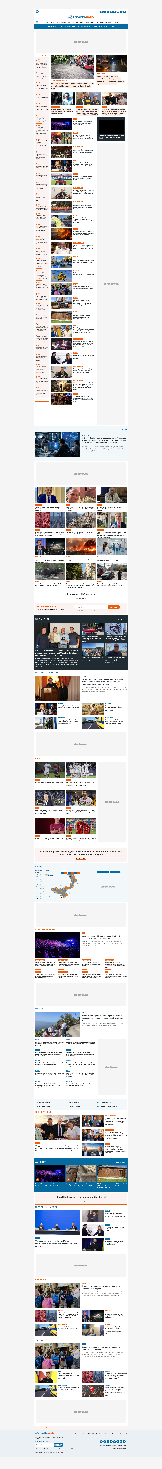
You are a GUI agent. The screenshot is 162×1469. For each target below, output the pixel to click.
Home (47, 22)
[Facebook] (101, 12)
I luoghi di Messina (74, 1106)
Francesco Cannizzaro (67, 26)
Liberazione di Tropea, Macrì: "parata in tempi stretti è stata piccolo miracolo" (41, 218)
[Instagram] (104, 12)
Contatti (114, 1445)
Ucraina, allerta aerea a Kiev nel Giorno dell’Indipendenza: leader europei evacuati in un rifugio (42, 143)
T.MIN (63, 873)
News (52, 22)
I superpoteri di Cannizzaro (81, 594)
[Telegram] (111, 12)
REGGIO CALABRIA (45, 929)
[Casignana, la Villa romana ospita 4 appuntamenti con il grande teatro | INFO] (68, 1179)
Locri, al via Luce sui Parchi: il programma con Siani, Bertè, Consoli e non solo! (116, 976)
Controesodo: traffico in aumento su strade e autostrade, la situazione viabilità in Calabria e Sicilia (115, 721)
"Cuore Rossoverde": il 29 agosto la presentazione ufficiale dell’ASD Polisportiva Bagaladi (42, 307)
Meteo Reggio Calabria (109, 1428)
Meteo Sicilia (115, 872)
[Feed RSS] (121, 12)
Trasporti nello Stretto (91, 22)
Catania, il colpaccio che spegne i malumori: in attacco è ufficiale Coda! (41, 176)
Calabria (75, 22)
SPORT (39, 758)
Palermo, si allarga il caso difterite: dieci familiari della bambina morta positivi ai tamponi (111, 560)
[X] (108, 12)
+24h (64, 871)
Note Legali (119, 1445)
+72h (77, 871)
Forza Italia (52, 26)
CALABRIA (40, 1279)
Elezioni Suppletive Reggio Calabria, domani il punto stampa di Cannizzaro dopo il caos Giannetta (42, 186)
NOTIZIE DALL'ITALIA (46, 672)
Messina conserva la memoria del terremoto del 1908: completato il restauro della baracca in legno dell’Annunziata (42, 392)
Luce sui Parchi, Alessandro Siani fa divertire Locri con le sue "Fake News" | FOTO (41, 76)
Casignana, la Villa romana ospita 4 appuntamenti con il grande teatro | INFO (42, 348)
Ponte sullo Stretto (100, 26)
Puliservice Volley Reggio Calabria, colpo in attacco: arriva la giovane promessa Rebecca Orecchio (42, 381)
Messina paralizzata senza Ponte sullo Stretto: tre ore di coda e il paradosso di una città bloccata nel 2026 (92, 659)
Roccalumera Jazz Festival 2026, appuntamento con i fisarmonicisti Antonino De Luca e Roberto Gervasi (50, 1074)
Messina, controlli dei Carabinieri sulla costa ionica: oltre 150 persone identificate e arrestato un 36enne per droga (83, 398)
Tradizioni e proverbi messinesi (108, 1106)
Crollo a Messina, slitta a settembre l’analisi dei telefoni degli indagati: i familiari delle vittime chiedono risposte (41, 369)
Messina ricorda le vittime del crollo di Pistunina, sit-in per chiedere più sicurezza (80, 533)
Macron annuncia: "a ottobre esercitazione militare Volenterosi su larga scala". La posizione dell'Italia (42, 155)
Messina (63, 22)
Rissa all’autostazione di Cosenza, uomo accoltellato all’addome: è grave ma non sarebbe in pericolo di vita (42, 286)
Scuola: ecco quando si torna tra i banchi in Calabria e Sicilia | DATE (42, 317)
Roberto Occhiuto (83, 26)
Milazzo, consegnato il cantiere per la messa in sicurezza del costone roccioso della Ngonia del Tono (41, 197)
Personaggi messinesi (45, 1106)
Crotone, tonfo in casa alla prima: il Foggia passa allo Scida (42, 97)
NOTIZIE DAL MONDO (46, 1207)
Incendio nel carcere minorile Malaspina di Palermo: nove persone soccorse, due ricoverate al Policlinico (42, 87)
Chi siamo (102, 1445)
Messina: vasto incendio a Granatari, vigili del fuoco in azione (80, 560)
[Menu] (37, 22)
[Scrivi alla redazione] (124, 12)
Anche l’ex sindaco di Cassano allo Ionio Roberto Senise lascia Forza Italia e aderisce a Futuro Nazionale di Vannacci (42, 263)
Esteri (121, 1433)
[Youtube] (114, 12)
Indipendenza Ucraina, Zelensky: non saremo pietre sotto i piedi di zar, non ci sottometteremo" (115, 1243)
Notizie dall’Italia (115, 1433)
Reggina (113, 26)
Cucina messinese (74, 1103)
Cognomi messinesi (44, 1103)
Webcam (115, 22)
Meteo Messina (118, 1428)
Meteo (102, 22)
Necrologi (108, 22)
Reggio (58, 22)
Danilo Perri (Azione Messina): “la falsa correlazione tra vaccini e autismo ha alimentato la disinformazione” (50, 1064)
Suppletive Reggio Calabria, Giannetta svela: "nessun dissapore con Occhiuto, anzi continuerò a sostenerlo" (49, 508)
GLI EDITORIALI (43, 1111)
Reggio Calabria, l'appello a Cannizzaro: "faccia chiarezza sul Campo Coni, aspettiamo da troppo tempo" (42, 229)
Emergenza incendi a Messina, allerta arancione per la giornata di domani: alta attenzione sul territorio (42, 252)
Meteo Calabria (103, 872)
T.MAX (65, 873)
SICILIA (39, 1340)
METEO (39, 866)
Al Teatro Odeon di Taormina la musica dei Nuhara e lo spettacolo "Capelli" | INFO (80, 1084)
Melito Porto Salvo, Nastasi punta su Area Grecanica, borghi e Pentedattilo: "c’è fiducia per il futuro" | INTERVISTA (116, 659)
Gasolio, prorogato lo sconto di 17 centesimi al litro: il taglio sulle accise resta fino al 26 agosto (68, 721)
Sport (69, 22)
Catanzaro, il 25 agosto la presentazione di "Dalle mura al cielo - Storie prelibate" (41, 358)
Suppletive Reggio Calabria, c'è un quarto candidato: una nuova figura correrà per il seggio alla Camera (42, 119)
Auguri (125, 1433)
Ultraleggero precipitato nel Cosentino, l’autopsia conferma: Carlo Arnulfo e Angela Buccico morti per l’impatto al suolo (42, 327)
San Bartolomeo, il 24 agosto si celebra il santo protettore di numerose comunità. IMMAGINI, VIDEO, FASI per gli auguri (115, 708)
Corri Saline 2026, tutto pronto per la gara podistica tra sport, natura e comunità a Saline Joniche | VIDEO (115, 638)
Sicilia (81, 22)
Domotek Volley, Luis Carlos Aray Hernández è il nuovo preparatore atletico (49, 839)
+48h (70, 871)
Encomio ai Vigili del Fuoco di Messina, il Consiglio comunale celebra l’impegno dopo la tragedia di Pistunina (42, 241)
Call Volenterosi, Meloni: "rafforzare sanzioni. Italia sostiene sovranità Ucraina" (83, 356)
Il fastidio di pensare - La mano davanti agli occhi (81, 1197)
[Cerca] (37, 11)
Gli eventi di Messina (105, 1103)
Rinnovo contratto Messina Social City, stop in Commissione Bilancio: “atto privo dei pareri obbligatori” (110, 508)
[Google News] (117, 12)
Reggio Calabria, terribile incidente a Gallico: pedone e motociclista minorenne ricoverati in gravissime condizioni (110, 80)
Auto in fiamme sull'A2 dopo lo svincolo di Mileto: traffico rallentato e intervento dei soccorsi (49, 584)
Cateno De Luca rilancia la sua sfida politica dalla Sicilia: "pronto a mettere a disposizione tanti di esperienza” (80, 508)
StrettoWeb (40, 1452)
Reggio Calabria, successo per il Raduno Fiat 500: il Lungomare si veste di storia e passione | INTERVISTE (91, 639)
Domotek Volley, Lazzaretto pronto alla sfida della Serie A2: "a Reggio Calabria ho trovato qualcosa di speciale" (80, 811)
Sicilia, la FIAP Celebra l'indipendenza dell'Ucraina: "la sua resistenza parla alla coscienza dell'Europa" (42, 339)
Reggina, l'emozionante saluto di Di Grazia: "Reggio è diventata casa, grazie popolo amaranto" (81, 839)
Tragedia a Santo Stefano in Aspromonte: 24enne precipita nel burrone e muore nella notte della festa (72, 86)
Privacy (125, 1445)
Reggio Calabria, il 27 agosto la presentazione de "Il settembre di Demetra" (41, 208)
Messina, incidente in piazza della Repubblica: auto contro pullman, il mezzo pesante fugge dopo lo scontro (111, 585)
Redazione (108, 1445)
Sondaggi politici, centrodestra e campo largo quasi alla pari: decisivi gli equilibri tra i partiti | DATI (42, 167)
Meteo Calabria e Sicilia (101, 1433)
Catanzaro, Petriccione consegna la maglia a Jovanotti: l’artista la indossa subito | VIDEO (111, 137)
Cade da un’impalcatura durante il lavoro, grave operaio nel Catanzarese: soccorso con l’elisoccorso (42, 297)
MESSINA (40, 1008)
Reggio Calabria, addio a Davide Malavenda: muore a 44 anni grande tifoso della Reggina (62, 111)
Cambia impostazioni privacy (120, 1448)
